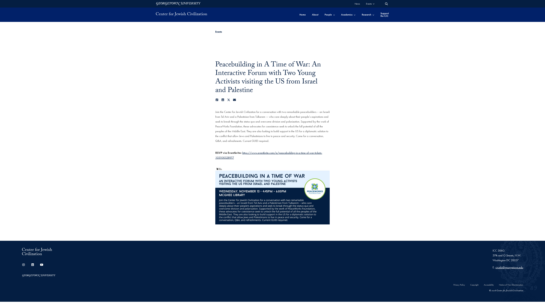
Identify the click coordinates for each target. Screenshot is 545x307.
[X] (228, 100)
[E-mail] (234, 100)
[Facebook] (217, 100)
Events (218, 31)
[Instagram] (23, 265)
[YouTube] (41, 265)
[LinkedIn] (223, 100)
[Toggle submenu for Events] (373, 4)
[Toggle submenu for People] (334, 15)
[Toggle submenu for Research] (373, 15)
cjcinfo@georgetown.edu (509, 267)
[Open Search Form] (386, 4)
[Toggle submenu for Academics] (354, 15)
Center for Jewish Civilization (181, 15)
